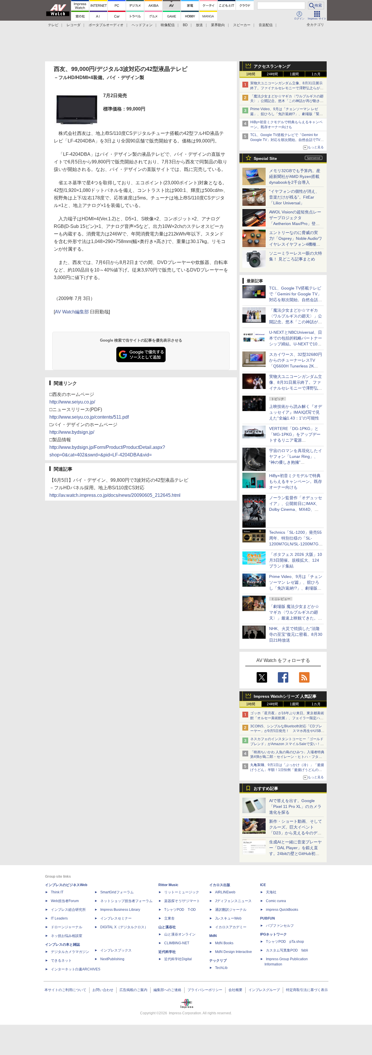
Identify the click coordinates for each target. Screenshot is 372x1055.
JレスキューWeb (228, 918)
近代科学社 (167, 952)
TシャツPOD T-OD (180, 910)
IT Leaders (59, 918)
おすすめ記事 (266, 788)
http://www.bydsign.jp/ (71, 432)
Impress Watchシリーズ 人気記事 (285, 696)
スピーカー (242, 25)
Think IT (57, 892)
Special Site (265, 158)
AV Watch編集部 (72, 311)
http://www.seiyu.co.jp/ (72, 401)
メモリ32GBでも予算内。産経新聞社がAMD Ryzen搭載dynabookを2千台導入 (294, 176)
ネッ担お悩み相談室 (66, 936)
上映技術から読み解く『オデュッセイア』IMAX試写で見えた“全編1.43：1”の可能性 (295, 412)
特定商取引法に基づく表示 (307, 990)
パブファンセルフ (280, 926)
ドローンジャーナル (66, 927)
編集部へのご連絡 (167, 990)
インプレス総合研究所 (68, 910)
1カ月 (316, 74)
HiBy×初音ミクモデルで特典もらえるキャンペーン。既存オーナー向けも (295, 481)
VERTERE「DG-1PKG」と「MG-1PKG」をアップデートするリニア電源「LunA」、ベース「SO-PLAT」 (295, 440)
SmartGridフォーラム (117, 892)
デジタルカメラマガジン (70, 952)
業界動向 (218, 25)
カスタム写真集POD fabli (287, 950)
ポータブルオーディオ (106, 25)
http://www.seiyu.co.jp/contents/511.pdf (89, 417)
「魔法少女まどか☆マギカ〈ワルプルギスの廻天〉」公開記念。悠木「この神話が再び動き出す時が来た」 (286, 101)
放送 (199, 25)
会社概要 (235, 990)
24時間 (272, 74)
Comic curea (276, 901)
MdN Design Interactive (233, 952)
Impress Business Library (120, 910)
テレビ (53, 25)
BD (185, 25)
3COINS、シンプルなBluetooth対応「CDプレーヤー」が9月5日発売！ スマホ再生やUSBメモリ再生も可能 (287, 731)
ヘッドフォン (142, 25)
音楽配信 (266, 25)
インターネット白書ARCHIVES (75, 969)
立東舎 (169, 918)
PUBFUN (267, 918)
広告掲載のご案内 (133, 990)
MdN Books (224, 943)
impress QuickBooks (282, 910)
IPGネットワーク (273, 934)
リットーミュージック (181, 892)
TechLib (221, 968)
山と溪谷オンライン (180, 934)
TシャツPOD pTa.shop (285, 942)
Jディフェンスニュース (233, 901)
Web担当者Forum (65, 901)
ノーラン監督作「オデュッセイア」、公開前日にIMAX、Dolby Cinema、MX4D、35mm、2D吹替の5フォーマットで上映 (295, 509)
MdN (213, 936)
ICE (263, 885)
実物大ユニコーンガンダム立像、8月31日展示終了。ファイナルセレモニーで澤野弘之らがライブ (286, 88)
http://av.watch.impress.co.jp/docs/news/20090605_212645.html (114, 495)
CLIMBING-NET (176, 943)
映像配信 (168, 25)
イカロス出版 (219, 885)
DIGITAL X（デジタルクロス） (124, 927)
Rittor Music (168, 885)
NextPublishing (112, 959)
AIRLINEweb (225, 892)
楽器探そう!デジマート (182, 901)
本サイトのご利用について (65, 990)
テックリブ (218, 960)
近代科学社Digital (178, 959)
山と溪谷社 (167, 927)
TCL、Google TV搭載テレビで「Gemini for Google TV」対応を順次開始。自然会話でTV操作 (287, 140)
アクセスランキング (272, 66)
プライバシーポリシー (204, 990)
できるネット (61, 960)
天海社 (271, 892)
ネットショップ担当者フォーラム (126, 901)
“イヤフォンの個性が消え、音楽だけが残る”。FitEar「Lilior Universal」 (294, 197)
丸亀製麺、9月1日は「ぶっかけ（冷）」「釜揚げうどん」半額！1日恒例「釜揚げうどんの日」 (287, 770)
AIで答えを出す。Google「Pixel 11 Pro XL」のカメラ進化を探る (295, 806)
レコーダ (74, 25)
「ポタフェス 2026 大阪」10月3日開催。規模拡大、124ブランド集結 (295, 560)
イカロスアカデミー (230, 927)
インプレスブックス (116, 950)
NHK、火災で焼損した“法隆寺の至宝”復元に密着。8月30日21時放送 (295, 634)
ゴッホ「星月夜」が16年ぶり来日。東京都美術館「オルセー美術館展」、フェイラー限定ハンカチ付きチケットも (287, 718)
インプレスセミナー (116, 918)
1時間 (250, 74)
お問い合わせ (102, 990)
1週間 (294, 74)
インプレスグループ (264, 990)
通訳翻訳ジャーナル (230, 910)
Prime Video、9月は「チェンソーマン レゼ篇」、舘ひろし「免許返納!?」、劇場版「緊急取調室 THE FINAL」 (286, 114)
